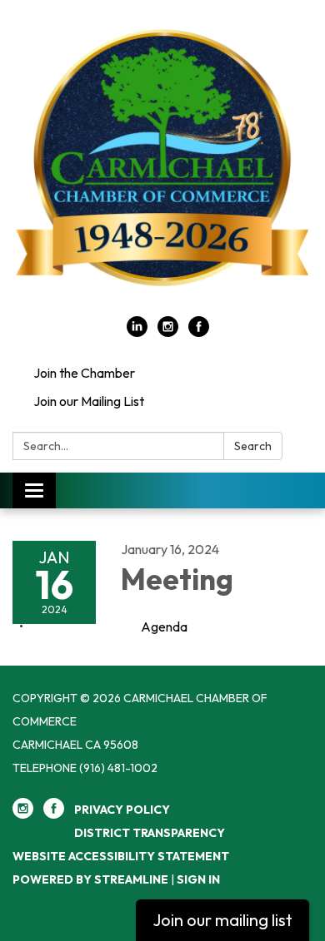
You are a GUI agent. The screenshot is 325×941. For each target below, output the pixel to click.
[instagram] (168, 332)
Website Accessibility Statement (120, 856)
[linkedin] (137, 332)
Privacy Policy (122, 809)
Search (253, 445)
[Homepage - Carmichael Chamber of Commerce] (162, 166)
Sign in (198, 879)
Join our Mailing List (88, 401)
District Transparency (149, 832)
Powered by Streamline (90, 879)
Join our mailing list (222, 919)
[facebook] (198, 332)
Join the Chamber (84, 372)
